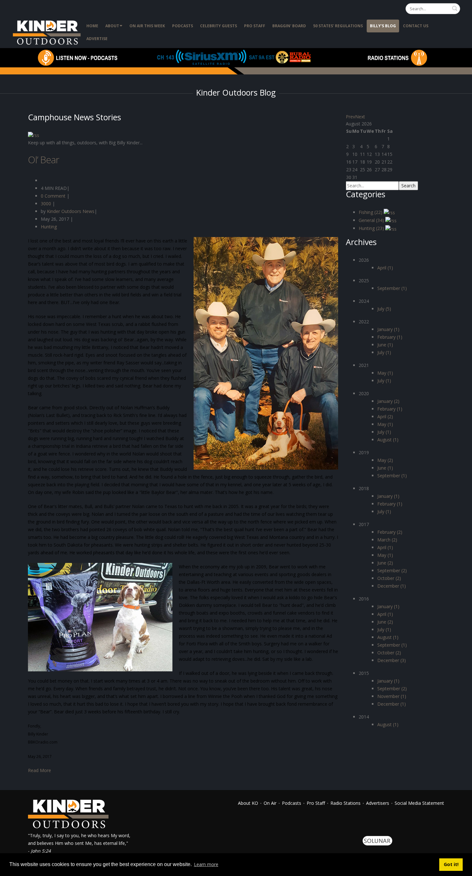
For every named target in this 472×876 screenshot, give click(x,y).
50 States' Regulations (338, 26)
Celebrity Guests (218, 26)
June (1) (385, 345)
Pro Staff (254, 26)
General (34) (372, 220)
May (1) (385, 373)
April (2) (385, 416)
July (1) (384, 352)
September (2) (392, 570)
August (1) (387, 440)
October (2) (389, 578)
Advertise (97, 38)
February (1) (389, 337)
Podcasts (182, 26)
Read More (39, 770)
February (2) (389, 532)
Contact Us (415, 26)
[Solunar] (377, 840)
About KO (248, 803)
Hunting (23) (372, 228)
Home (92, 26)
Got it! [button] (451, 864)
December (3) (391, 660)
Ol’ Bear (43, 159)
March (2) (387, 540)
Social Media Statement (419, 803)
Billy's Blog (383, 26)
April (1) (385, 268)
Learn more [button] (206, 864)
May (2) (385, 460)
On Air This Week (147, 26)
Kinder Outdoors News (70, 211)
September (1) (392, 288)
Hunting (49, 227)
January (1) (388, 329)
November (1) (391, 696)
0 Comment (53, 196)
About (112, 26)
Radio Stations (345, 803)
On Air (270, 803)
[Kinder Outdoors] (48, 32)
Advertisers (377, 803)
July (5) (384, 309)
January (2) (388, 401)
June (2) (385, 563)
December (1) (391, 586)
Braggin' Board (289, 26)
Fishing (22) (371, 212)
